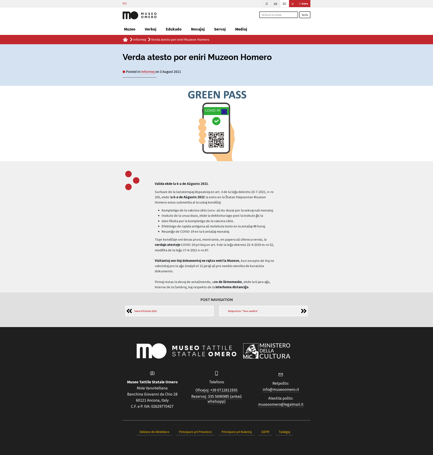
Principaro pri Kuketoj (236, 432)
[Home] (139, 15)
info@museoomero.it (281, 389)
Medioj (241, 29)
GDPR (265, 432)
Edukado (173, 29)
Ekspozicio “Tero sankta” (243, 311)
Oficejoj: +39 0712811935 (216, 390)
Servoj (220, 29)
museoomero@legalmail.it (280, 404)
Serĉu (305, 14)
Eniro (304, 3)
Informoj (139, 39)
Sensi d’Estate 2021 (145, 311)
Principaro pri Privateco (195, 432)
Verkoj (150, 29)
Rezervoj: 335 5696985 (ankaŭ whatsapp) (216, 399)
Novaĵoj (198, 29)
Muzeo (129, 29)
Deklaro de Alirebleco (154, 432)
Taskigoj (284, 432)
